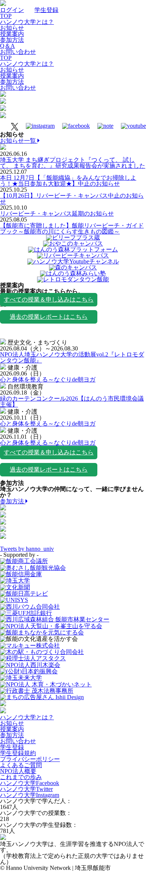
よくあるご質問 (21, 765)
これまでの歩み (21, 777)
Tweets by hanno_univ (27, 549)
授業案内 (12, 34)
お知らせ (12, 28)
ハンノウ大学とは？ (27, 22)
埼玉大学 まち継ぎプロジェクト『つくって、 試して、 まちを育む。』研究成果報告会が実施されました (72, 163)
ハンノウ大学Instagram (29, 795)
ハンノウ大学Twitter (26, 789)
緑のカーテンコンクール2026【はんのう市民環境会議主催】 (72, 401)
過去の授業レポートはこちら (49, 317)
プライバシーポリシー (30, 759)
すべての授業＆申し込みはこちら (49, 299)
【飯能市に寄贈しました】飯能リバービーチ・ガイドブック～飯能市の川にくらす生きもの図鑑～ (72, 228)
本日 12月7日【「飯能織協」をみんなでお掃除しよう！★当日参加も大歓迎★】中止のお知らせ (68, 180)
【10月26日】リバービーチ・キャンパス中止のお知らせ (72, 198)
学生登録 (46, 10)
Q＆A (7, 46)
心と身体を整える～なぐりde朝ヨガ (47, 379)
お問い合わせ (18, 52)
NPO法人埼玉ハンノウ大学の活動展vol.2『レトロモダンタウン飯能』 (72, 357)
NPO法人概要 (18, 771)
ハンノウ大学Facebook (29, 783)
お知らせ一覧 (18, 141)
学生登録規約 (18, 753)
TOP (6, 16)
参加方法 (12, 40)
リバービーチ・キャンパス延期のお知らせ (57, 213)
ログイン (12, 10)
